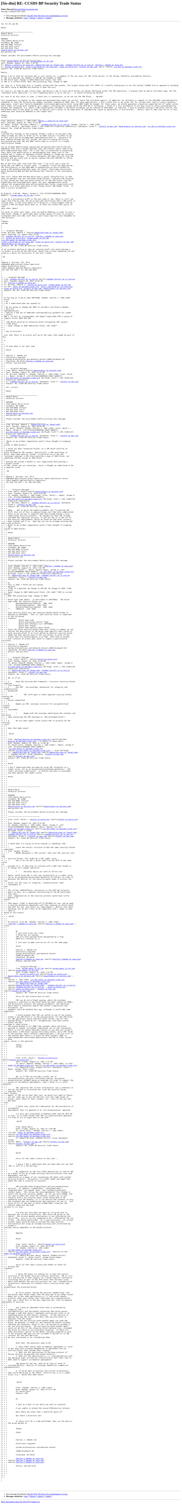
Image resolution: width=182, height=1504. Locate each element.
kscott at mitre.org (14, 67)
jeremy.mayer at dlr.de (22, 195)
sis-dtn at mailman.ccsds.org (128, 67)
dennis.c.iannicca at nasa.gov (19, 65)
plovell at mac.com (88, 67)
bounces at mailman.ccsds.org (22, 741)
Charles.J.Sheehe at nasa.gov (39, 361)
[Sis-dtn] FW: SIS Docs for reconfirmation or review (47, 16)
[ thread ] (32, 18)
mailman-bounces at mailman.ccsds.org (33, 739)
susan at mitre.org (68, 67)
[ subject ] (40, 18)
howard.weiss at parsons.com (14, 50)
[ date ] (26, 18)
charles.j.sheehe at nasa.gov (109, 65)
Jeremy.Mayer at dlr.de (18, 61)
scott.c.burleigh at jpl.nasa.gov (41, 67)
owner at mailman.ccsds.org (26, 287)
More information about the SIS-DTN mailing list (20, 1502)
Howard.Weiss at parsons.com (26, 9)
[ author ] (48, 18)
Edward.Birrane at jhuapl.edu (49, 65)
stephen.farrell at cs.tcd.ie (79, 65)
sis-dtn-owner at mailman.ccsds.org (19, 240)
